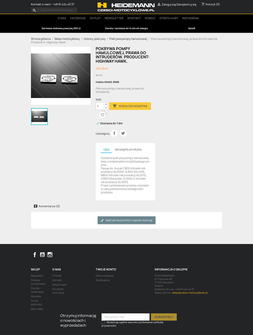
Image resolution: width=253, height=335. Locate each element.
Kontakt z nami (41, 4)
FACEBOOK (78, 18)
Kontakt (134, 18)
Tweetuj (123, 133)
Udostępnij (114, 133)
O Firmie (57, 275)
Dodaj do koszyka (130, 106)
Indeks (100, 82)
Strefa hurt (168, 18)
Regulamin (37, 275)
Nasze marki (59, 284)
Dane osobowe (104, 275)
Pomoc (150, 18)
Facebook (34, 254)
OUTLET (95, 18)
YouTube (42, 254)
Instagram (190, 18)
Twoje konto (106, 269)
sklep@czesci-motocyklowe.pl (190, 292)
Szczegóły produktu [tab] (128, 149)
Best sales (37, 308)
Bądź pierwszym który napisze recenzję (128, 220)
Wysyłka (36, 296)
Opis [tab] (106, 149)
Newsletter (114, 18)
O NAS (62, 18)
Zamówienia (103, 280)
